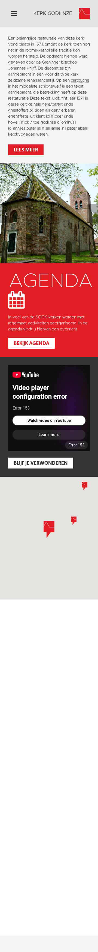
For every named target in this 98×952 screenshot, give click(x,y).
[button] (74, 520)
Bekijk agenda (31, 343)
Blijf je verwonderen (41, 463)
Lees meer (26, 150)
